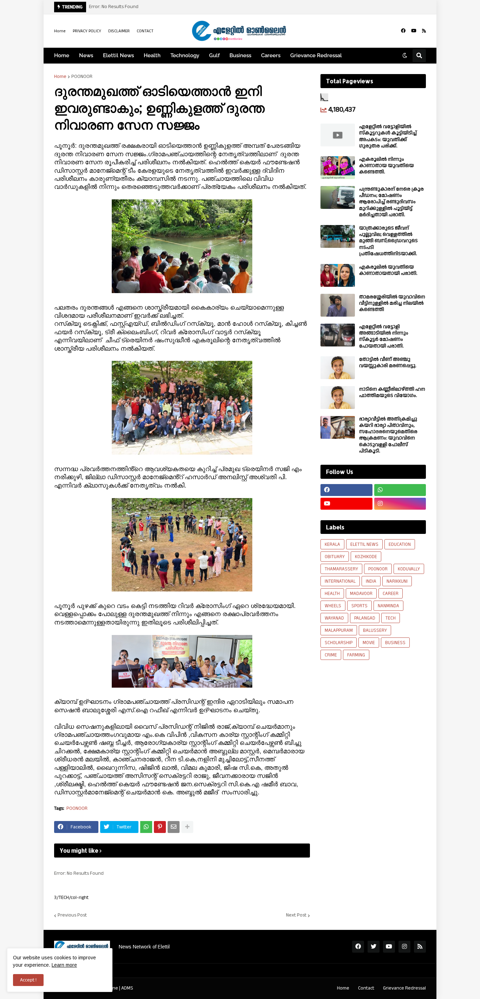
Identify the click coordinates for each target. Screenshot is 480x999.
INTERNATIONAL (340, 581)
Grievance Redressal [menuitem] (316, 55)
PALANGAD (364, 618)
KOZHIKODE (366, 557)
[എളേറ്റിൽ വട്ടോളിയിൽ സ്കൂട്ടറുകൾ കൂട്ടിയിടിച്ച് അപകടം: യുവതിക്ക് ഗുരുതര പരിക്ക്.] (337, 135)
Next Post (296, 915)
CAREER (390, 593)
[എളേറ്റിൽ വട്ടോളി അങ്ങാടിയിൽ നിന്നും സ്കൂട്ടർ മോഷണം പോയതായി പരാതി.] (337, 335)
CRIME (331, 655)
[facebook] (403, 31)
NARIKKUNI (397, 581)
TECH (390, 618)
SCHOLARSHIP (338, 643)
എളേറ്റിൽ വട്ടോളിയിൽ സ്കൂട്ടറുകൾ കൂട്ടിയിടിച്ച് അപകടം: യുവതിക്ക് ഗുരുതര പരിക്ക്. (388, 136)
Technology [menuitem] (184, 55)
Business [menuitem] (240, 55)
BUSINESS (395, 643)
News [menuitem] (86, 55)
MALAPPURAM (339, 630)
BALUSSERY (375, 630)
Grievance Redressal (404, 988)
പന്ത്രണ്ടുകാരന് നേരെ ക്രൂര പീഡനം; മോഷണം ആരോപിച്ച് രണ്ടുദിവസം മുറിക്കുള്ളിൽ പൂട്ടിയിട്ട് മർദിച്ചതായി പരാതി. (391, 202)
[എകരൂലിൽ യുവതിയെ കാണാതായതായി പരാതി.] (337, 275)
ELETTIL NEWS (364, 544)
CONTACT (145, 31)
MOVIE (369, 643)
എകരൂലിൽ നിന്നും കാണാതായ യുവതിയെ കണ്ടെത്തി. (386, 166)
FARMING (356, 655)
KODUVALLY (409, 569)
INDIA (371, 581)
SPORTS (359, 606)
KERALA (332, 544)
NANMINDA (388, 606)
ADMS (127, 988)
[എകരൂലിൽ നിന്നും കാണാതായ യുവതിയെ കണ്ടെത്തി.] (337, 167)
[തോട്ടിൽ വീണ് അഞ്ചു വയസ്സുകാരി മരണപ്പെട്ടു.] (337, 367)
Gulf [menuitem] (214, 55)
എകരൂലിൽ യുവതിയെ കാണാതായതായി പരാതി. (388, 270)
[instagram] (400, 504)
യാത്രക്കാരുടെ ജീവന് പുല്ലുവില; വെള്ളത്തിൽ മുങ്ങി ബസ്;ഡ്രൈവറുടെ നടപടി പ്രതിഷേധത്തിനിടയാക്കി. (388, 241)
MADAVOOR (361, 593)
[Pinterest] (160, 827)
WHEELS (333, 606)
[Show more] (187, 827)
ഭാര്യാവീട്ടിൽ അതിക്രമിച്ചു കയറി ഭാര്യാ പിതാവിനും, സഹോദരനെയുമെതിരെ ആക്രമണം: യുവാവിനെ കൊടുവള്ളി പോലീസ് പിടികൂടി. (388, 435)
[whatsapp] (400, 490)
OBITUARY (335, 557)
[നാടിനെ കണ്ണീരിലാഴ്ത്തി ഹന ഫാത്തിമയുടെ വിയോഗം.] (337, 397)
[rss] (424, 31)
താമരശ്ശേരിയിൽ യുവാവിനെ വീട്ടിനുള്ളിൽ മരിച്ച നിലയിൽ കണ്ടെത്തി (392, 303)
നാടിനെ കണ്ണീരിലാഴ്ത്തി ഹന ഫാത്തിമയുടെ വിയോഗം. (392, 392)
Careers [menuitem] (270, 55)
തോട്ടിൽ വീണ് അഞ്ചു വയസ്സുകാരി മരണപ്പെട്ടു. (387, 362)
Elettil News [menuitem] (118, 55)
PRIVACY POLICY (87, 31)
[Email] (174, 827)
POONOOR (81, 76)
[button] (405, 55)
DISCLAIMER (119, 31)
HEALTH (332, 593)
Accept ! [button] (28, 980)
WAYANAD (334, 618)
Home (60, 31)
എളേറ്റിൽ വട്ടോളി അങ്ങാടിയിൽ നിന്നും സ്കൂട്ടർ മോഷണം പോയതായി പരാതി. (383, 336)
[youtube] (413, 31)
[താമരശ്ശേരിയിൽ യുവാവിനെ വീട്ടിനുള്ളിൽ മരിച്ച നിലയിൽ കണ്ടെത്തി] (337, 305)
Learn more (64, 965)
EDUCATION (400, 544)
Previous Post (72, 915)
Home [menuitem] (61, 55)
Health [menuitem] (152, 55)
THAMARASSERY (341, 569)
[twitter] (374, 947)
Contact (366, 988)
